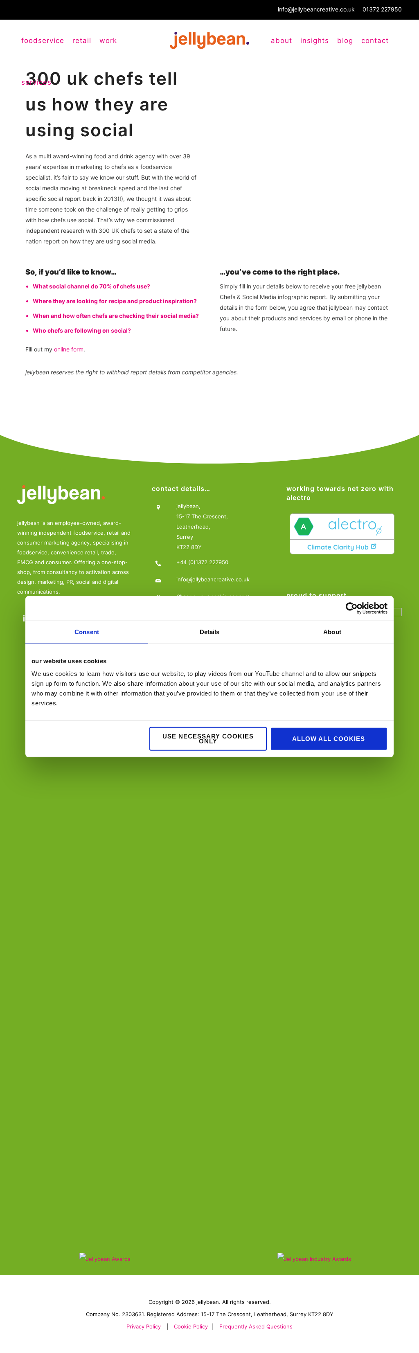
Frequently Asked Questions (256, 1326)
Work (108, 40)
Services (36, 82)
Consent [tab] (86, 631)
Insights (314, 40)
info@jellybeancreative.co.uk (316, 9)
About (281, 40)
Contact (375, 40)
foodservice (42, 40)
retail (81, 40)
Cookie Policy (191, 1326)
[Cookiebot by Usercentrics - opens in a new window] (351, 608)
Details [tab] (210, 631)
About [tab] (332, 631)
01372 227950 (382, 9)
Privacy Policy (143, 1326)
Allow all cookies (328, 738)
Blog (345, 40)
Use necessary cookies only (208, 739)
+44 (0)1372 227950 (202, 562)
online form (68, 349)
